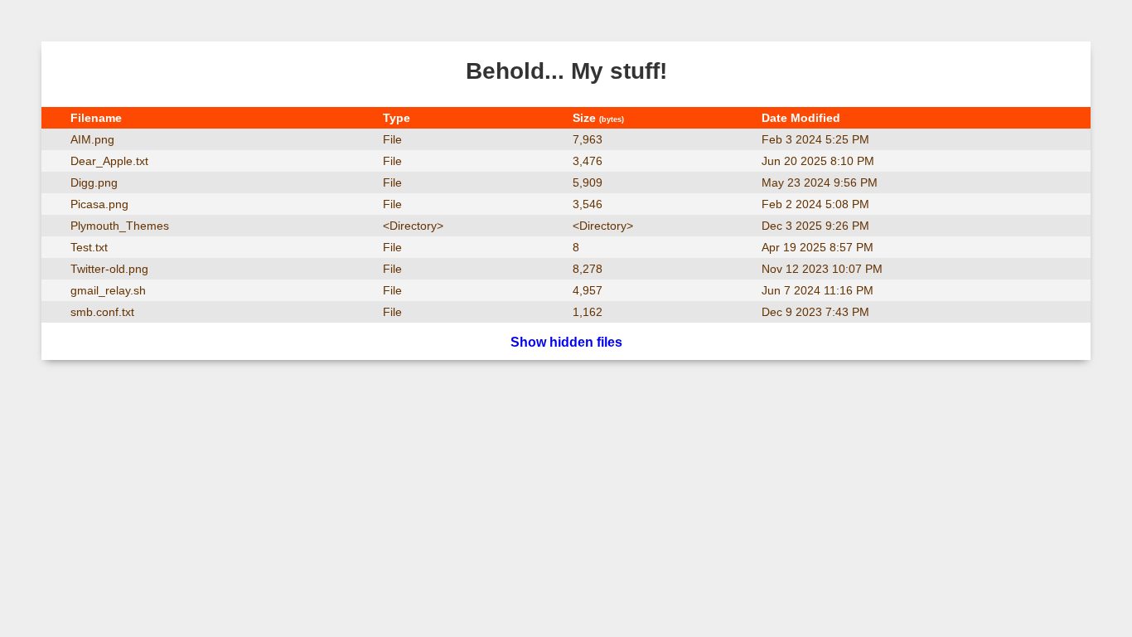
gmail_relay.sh (108, 290)
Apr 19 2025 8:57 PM (817, 247)
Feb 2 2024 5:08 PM (815, 204)
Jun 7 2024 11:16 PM (817, 290)
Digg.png (94, 182)
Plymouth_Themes (119, 225)
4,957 (587, 290)
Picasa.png (99, 204)
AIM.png (92, 139)
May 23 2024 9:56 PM (820, 182)
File (392, 139)
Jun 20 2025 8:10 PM (818, 161)
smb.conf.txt (102, 311)
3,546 (587, 204)
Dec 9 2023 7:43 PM (815, 311)
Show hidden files (566, 342)
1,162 (587, 311)
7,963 (587, 139)
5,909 (587, 182)
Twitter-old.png (109, 268)
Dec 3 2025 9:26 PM (815, 225)
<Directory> (413, 225)
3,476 (587, 161)
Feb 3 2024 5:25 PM (815, 139)
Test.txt (89, 247)
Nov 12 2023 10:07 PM (822, 268)
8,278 (587, 268)
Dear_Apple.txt (109, 161)
